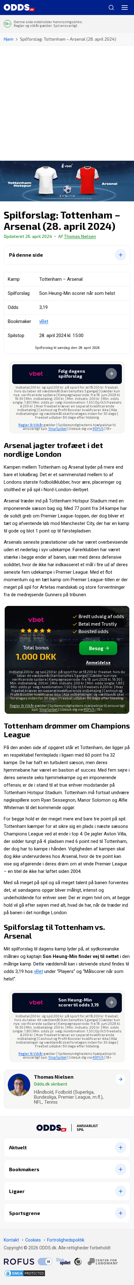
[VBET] (35, 623)
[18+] (96, 1261)
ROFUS (98, 428)
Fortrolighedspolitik (65, 1239)
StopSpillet (57, 428)
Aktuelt (18, 1147)
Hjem (8, 39)
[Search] (108, 7)
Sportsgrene (24, 1213)
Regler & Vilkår (30, 425)
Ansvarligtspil (87, 1127)
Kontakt (11, 1239)
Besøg (96, 648)
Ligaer (17, 1191)
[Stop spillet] (63, 1261)
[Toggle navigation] (124, 7)
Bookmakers (24, 1169)
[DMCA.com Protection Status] (25, 1273)
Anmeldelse (98, 662)
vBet (43, 321)
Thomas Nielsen (80, 236)
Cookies (33, 1239)
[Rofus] (28, 1261)
